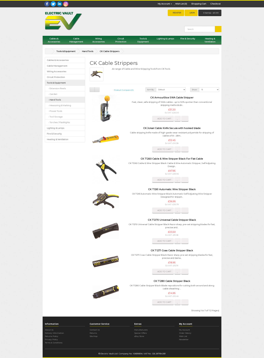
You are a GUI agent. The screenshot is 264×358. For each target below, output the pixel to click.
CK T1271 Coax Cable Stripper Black (172, 250)
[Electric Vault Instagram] (65, 4)
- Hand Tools (54, 99)
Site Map (94, 336)
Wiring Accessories (98, 40)
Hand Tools (87, 51)
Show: (195, 89)
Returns (93, 333)
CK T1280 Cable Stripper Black (172, 281)
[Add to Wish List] (177, 119)
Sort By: (150, 89)
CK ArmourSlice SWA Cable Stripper (171, 97)
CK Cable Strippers (109, 51)
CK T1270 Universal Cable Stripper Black (172, 219)
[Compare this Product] (185, 119)
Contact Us (95, 330)
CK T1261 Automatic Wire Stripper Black (172, 189)
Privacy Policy (51, 339)
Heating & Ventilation (210, 40)
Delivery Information (54, 333)
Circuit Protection (120, 40)
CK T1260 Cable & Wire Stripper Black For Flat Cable (172, 158)
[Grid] (97, 89)
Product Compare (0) (124, 90)
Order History (185, 333)
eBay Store (139, 336)
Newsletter (184, 339)
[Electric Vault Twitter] (53, 4)
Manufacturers (141, 330)
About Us (49, 330)
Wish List (183, 336)
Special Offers (140, 333)
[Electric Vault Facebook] (47, 4)
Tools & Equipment (143, 40)
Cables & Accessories (54, 40)
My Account (184, 330)
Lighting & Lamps (165, 38)
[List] (92, 89)
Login (192, 13)
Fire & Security (187, 38)
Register (177, 13)
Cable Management (76, 40)
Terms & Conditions (53, 342)
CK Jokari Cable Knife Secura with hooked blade (172, 128)
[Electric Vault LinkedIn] (59, 4)
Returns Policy (51, 336)
